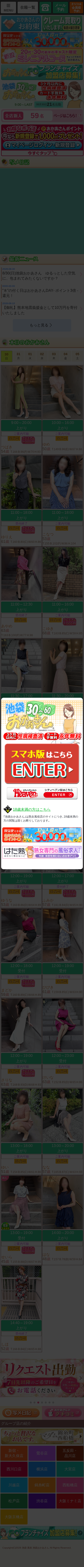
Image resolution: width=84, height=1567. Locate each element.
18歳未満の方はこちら (32, 809)
